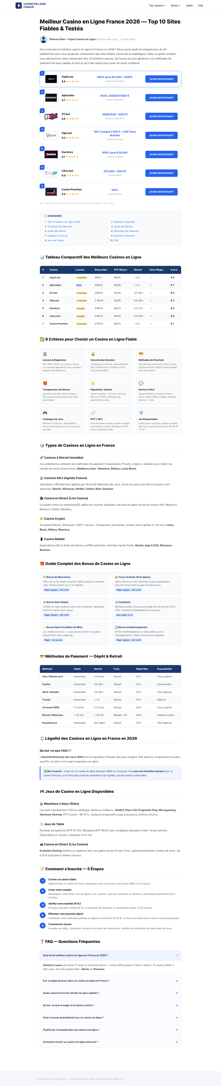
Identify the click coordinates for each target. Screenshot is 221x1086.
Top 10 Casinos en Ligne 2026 (63, 221)
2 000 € (99, 300)
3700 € (99, 316)
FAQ (200, 5)
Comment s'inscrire (124, 235)
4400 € (99, 308)
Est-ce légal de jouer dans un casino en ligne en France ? (76, 980)
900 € (98, 277)
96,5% (117, 323)
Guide (189, 5)
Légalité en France (57, 235)
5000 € (99, 285)
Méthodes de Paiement (126, 231)
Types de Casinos (123, 226)
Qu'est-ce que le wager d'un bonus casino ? (68, 1005)
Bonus (176, 5)
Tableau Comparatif (124, 221)
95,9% (117, 292)
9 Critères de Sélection (59, 226)
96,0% (117, 277)
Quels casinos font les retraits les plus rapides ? (71, 992)
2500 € (99, 292)
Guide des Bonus (56, 231)
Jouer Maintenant (161, 79)
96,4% (117, 308)
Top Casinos (157, 5)
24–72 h (138, 308)
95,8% (117, 285)
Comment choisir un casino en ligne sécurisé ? (70, 1041)
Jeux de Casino (55, 240)
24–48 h (138, 292)
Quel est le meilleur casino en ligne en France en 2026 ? (75, 955)
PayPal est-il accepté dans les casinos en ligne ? (71, 1029)
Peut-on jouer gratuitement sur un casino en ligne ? (73, 1017)
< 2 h (137, 277)
